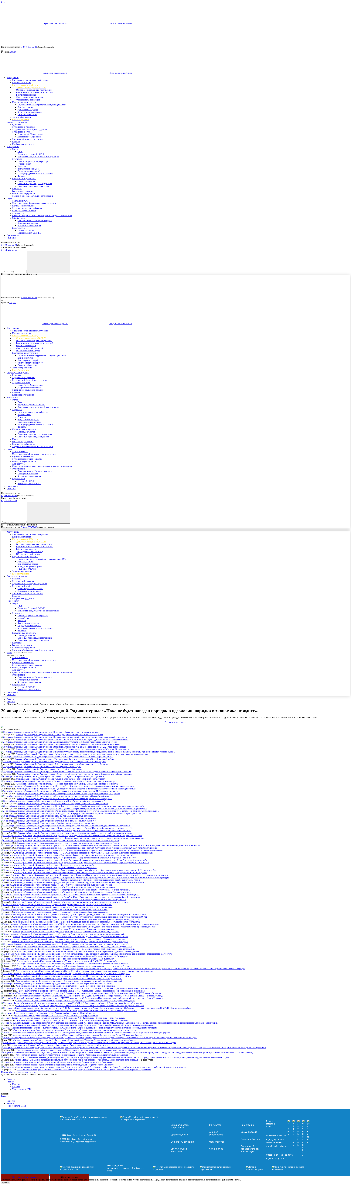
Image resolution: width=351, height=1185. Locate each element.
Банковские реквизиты (22, 191)
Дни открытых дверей (28, 109)
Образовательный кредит (28, 100)
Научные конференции (23, 206)
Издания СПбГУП (26, 230)
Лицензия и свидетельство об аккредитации (38, 156)
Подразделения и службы (29, 171)
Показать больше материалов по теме (18, 1072)
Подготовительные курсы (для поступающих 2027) (42, 105)
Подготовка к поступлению (25, 102)
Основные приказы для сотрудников (35, 183)
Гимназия (11, 238)
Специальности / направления (180, 1126)
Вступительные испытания (179, 1150)
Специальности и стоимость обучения (30, 80)
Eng (3, 2)
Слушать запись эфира (175, 722)
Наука (9, 198)
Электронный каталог (28, 223)
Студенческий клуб (21, 132)
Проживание (13, 235)
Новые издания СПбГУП (29, 233)
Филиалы (22, 176)
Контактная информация (23, 193)
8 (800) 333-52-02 (29, 47)
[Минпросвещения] (277, 1168)
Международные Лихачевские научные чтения (34, 203)
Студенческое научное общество (27, 208)
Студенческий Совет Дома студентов (29, 129)
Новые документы (26, 181)
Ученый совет (24, 164)
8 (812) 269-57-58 (9, 250)
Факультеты (215, 1125)
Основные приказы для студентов (33, 186)
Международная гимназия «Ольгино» (35, 174)
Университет (13, 146)
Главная (10, 699)
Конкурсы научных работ (24, 210)
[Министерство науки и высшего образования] (195, 1168)
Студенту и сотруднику (18, 122)
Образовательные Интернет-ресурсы (35, 220)
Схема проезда (248, 1132)
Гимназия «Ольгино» (27, 114)
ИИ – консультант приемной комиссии (19, 274)
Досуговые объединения (29, 137)
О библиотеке (18, 218)
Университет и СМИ (22, 1089)
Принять (5, 1182)
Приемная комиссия (21, 82)
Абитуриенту (13, 77)
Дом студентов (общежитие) (29, 97)
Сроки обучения (180, 1134)
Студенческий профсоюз (23, 127)
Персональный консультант (25, 1177)
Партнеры (17, 188)
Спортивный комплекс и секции (27, 139)
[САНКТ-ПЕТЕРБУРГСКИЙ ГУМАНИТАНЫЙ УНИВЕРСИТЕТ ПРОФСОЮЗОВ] (114, 1118)
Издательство (18, 228)
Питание (16, 141)
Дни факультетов (25, 107)
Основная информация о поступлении (34, 90)
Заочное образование (22, 117)
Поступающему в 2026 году (25, 85)
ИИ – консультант (69, 1177)
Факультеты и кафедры (28, 169)
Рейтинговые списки (26, 95)
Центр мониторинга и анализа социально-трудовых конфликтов (42, 215)
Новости (11, 701)
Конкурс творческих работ (30, 112)
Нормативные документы (24, 178)
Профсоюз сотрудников (23, 144)
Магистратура (216, 1141)
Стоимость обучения (182, 1141)
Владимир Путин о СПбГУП (31, 154)
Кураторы (16, 124)
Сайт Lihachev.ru (20, 201)
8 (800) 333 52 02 (9, 245)
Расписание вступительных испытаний (34, 92)
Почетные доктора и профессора (33, 161)
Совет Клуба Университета (30, 134)
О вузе (15, 149)
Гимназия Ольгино (250, 1139)
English (12, 52)
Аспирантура (18, 213)
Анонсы (16, 1086)
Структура (17, 159)
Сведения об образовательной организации (32, 196)
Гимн (20, 151)
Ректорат (22, 166)
